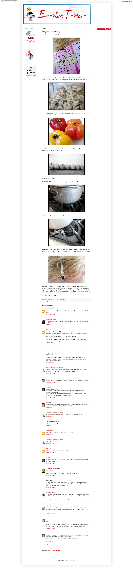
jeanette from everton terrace (53, 367)
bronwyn (48, 351)
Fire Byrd (48, 533)
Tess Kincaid (49, 319)
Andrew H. (48, 430)
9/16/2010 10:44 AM (51, 453)
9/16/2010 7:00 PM (50, 513)
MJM (47, 402)
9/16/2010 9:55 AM (50, 434)
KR (46, 387)
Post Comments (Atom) (54, 550)
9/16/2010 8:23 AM (50, 426)
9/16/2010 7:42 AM (50, 397)
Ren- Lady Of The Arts (51, 468)
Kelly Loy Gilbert (50, 518)
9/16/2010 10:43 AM (51, 443)
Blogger (73, 560)
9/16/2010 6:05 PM (50, 501)
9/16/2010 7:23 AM (50, 382)
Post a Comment (48, 545)
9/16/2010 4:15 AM (50, 314)
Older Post (88, 548)
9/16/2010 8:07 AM (50, 416)
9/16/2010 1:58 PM (50, 475)
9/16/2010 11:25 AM (50, 463)
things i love (48, 301)
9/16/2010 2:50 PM (50, 487)
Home (66, 548)
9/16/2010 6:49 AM (50, 362)
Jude (47, 506)
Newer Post (45, 548)
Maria (47, 329)
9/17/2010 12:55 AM (51, 541)
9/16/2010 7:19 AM (50, 373)
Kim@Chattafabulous (51, 421)
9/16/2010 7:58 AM (50, 408)
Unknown (48, 308)
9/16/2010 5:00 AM (50, 325)
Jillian (47, 378)
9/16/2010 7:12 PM (50, 528)
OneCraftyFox (49, 492)
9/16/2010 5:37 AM (50, 346)
